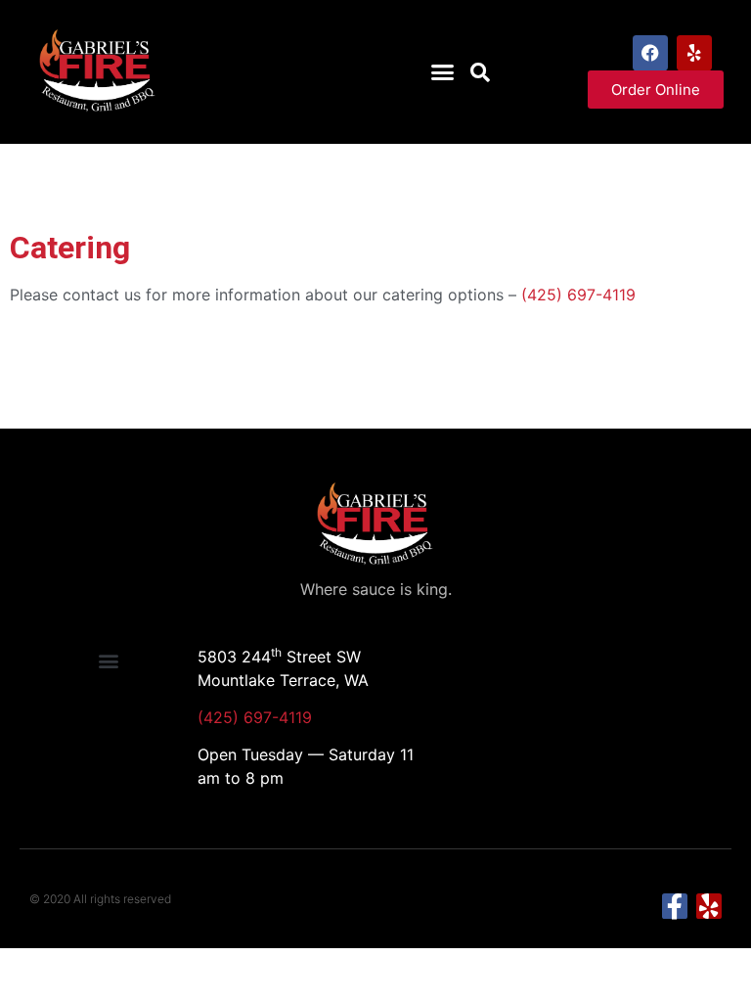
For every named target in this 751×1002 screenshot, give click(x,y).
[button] (443, 72)
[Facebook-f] (674, 906)
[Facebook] (650, 52)
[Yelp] (694, 52)
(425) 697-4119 (578, 294)
